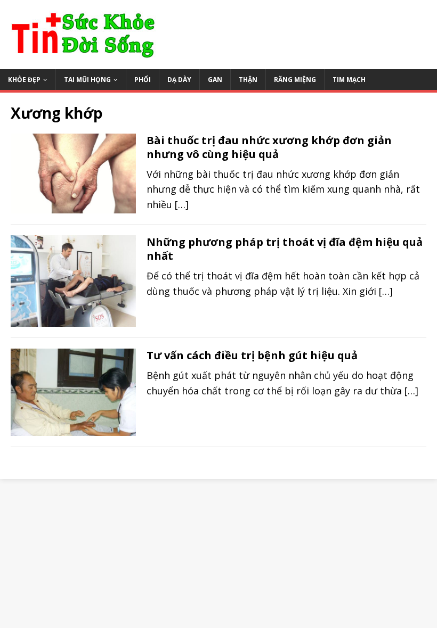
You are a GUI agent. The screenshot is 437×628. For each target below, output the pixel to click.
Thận (248, 79)
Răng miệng (295, 79)
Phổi (142, 79)
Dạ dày (179, 79)
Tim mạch (349, 79)
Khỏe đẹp (24, 79)
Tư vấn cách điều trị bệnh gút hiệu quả (252, 355)
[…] (182, 204)
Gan (215, 79)
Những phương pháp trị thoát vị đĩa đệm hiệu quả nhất (285, 249)
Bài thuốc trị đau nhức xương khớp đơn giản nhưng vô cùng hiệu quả (269, 147)
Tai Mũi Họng (87, 79)
